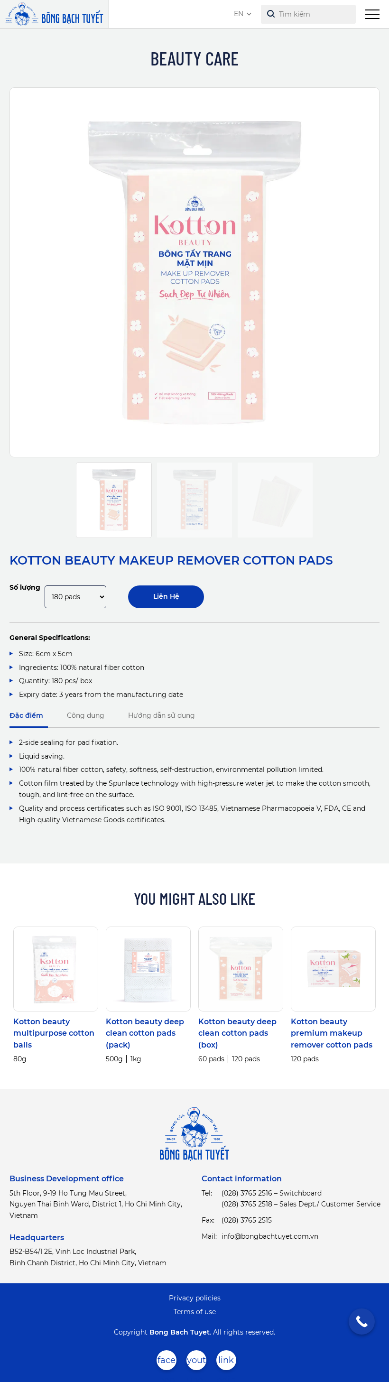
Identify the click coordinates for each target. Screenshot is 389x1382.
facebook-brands (166, 1362)
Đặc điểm (26, 715)
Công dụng (85, 715)
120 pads (246, 1059)
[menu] (372, 14)
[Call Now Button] (362, 1321)
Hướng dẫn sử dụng (161, 715)
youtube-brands (196, 1362)
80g (20, 1059)
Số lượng (24, 587)
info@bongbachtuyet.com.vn (270, 1236)
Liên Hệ (166, 596)
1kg (135, 1059)
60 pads (211, 1059)
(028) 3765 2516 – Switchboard (272, 1193)
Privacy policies (195, 1298)
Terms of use (195, 1312)
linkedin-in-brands (226, 1362)
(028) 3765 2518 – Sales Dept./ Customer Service (301, 1204)
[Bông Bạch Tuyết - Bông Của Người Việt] (54, 14)
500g (114, 1059)
